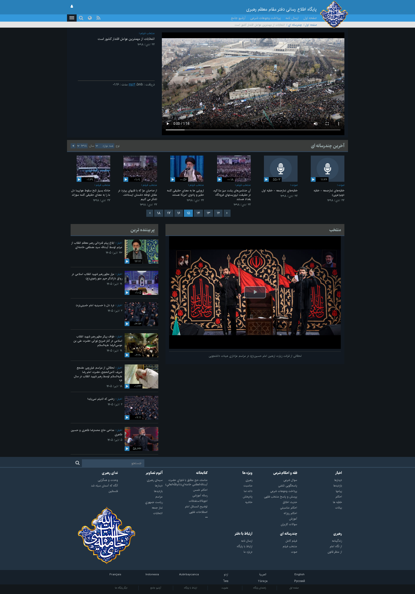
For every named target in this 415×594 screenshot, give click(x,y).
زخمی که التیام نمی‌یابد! (100, 399)
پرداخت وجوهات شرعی (265, 18)
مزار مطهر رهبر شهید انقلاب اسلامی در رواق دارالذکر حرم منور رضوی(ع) (97, 276)
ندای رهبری (110, 473)
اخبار (119, 243)
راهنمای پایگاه (259, 588)
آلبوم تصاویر (154, 473)
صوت (341, 185)
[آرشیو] (185, 517)
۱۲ (218, 213)
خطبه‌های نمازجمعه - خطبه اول (280, 190)
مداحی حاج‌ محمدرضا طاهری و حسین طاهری (96, 432)
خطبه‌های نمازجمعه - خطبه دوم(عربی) (329, 192)
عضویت (224, 588)
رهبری (337, 533)
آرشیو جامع (238, 18)
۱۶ (178, 213)
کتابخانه (202, 473)
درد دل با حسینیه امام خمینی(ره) (95, 305)
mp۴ (132, 84)
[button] (72, 18)
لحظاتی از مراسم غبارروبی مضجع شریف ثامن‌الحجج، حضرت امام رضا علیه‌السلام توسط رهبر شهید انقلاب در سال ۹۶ (98, 374)
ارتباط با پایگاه (190, 588)
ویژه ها (247, 473)
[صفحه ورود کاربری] (72, 6)
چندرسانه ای (295, 25)
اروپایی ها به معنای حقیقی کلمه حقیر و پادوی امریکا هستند (185, 192)
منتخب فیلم (147, 33)
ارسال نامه (292, 18)
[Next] (149, 213)
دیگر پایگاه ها (121, 588)
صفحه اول (310, 18)
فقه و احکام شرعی (285, 473)
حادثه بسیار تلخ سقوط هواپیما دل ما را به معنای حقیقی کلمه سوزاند (90, 192)
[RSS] (98, 18)
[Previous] (227, 213)
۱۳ (208, 213)
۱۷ (169, 213)
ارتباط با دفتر (243, 533)
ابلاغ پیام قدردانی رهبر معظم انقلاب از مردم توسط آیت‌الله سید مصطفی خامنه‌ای (96, 245)
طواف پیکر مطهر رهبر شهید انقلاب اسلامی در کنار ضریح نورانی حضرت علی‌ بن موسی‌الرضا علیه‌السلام (97, 340)
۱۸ (158, 213)
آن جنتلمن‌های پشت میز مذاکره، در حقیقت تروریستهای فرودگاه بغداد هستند (232, 194)
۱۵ (188, 213)
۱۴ (198, 213)
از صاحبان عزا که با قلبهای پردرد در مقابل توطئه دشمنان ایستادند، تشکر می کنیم (137, 194)
